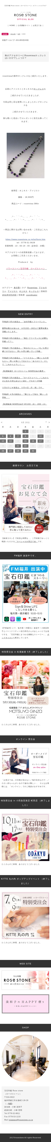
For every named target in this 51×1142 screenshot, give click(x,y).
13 (10, 441)
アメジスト (13, 291)
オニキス (23, 291)
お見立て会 (37, 25)
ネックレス (39, 89)
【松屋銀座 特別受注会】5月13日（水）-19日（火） (24, 404)
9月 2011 (25, 422)
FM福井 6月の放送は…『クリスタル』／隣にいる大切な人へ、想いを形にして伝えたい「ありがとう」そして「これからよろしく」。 (25, 361)
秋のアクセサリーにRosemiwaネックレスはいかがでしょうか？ (25, 56)
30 (33, 451)
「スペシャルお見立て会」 (26, 541)
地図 (10, 1104)
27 (10, 451)
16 (33, 441)
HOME (12, 25)
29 (25, 451)
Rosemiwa (32, 288)
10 (40, 436)
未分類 (17, 288)
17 (40, 441)
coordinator (31, 295)
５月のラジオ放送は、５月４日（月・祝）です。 (23, 388)
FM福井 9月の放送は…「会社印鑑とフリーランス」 (24, 322)
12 (3, 441)
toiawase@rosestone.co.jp (21, 1120)
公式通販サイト (24, 25)
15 (25, 441)
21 (18, 446)
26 (3, 451)
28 (18, 451)
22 (25, 446)
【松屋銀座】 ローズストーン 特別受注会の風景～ (23, 371)
